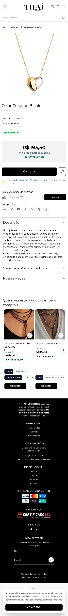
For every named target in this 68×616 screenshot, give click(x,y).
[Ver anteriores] (5, 350)
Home (4, 27)
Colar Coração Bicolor (31, 27)
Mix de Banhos (11, 123)
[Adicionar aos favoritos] (30, 386)
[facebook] (31, 530)
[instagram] (37, 530)
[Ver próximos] (62, 350)
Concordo (34, 607)
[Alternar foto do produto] (30, 335)
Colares (14, 27)
